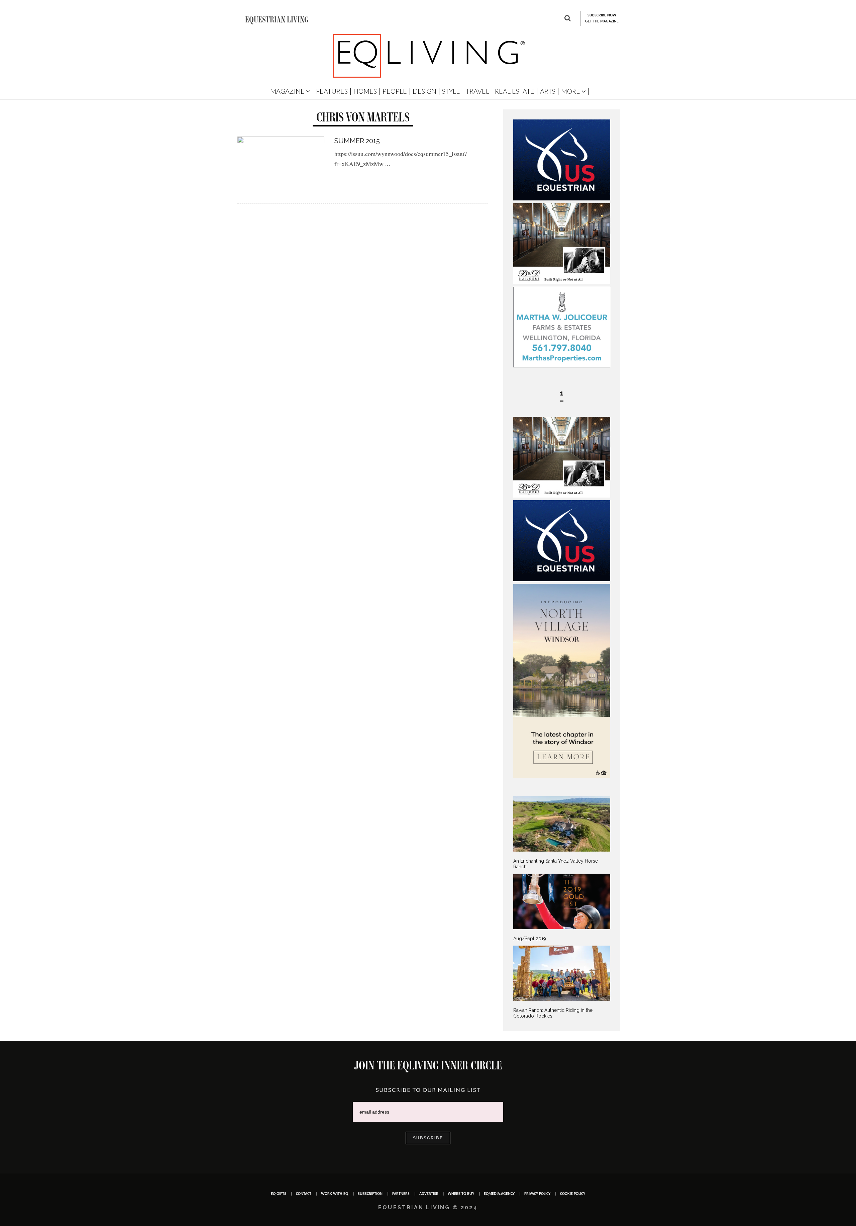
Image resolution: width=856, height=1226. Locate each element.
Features (332, 91)
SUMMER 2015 (357, 141)
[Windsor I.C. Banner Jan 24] (561, 776)
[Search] (567, 19)
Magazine (287, 91)
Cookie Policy (572, 1194)
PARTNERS (401, 1194)
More (570, 91)
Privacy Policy (537, 1194)
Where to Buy (461, 1194)
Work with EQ (334, 1194)
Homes (365, 91)
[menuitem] (561, 832)
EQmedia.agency (499, 1194)
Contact (303, 1194)
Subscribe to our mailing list (428, 1089)
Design (424, 91)
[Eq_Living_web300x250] (561, 198)
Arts (547, 91)
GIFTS (278, 1194)
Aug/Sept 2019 (529, 938)
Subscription (370, 1194)
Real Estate (514, 91)
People (395, 91)
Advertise (428, 1194)
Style (451, 91)
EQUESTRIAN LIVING (277, 19)
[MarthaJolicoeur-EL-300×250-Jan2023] (561, 365)
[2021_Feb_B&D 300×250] (561, 282)
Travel (477, 91)
